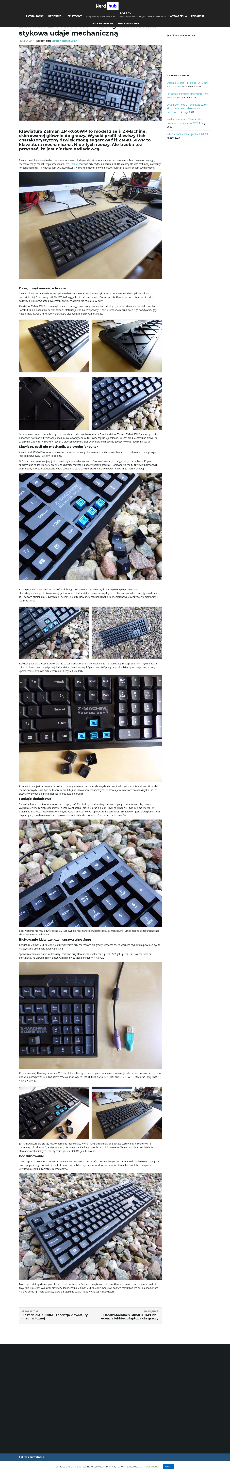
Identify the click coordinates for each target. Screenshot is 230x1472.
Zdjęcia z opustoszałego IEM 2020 (186, 134)
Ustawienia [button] (152, 1466)
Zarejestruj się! (102, 23)
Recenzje (55, 16)
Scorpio (55, 40)
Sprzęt (74, 40)
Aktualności (35, 16)
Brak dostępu (128, 23)
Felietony (75, 16)
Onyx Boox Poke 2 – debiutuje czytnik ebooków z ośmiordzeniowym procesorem (187, 108)
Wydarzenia (178, 16)
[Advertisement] (189, 200)
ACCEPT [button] (168, 1466)
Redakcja (198, 16)
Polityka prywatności (31, 1457)
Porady (126, 15)
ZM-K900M (71, 164)
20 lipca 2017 (27, 40)
